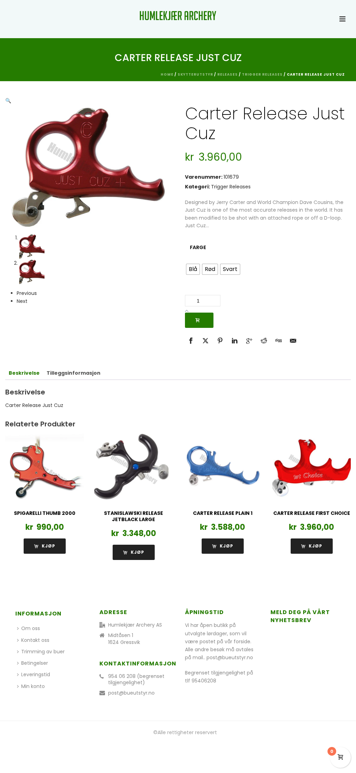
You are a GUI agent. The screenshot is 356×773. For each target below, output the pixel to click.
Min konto (33, 686)
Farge (198, 247)
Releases (227, 74)
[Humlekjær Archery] (178, 15)
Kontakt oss (35, 640)
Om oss (30, 628)
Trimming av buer (43, 651)
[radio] (193, 269)
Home (167, 74)
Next (22, 301)
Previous (27, 293)
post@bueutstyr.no (131, 693)
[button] (8, 100)
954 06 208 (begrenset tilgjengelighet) (136, 679)
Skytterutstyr (195, 74)
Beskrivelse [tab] (24, 372)
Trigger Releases (262, 74)
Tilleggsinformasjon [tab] (73, 372)
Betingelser (34, 663)
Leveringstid (35, 674)
